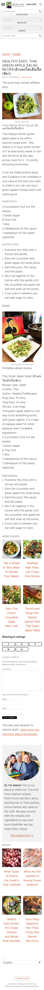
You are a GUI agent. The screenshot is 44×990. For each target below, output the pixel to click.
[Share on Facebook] (8, 644)
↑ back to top (22, 978)
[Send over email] (8, 649)
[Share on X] (22, 644)
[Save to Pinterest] (35, 644)
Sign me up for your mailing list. (15, 694)
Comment (7, 669)
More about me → (22, 835)
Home (6, 54)
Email (4, 708)
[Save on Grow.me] (3, 508)
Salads (17, 54)
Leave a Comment (27, 77)
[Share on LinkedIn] (22, 649)
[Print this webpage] (3, 503)
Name (4, 699)
